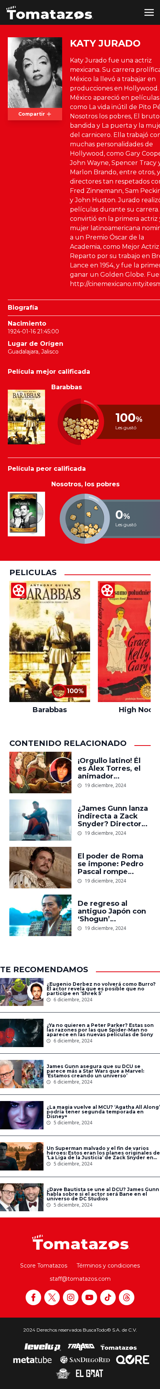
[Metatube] (32, 1359)
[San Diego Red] (85, 1359)
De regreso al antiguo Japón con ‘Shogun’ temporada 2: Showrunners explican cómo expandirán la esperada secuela (112, 911)
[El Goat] (89, 1373)
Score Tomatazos (43, 1265)
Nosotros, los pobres (85, 484)
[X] (52, 1297)
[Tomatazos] (49, 12)
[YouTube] (89, 1297)
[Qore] (132, 1359)
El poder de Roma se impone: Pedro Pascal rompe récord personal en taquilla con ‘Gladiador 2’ (113, 864)
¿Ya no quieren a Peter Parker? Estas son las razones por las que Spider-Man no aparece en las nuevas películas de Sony (100, 1030)
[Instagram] (70, 1297)
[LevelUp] (42, 1347)
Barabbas (66, 387)
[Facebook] (33, 1297)
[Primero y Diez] (63, 1373)
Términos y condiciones (108, 1265)
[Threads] (126, 1297)
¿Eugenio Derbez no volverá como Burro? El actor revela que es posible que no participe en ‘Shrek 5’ (101, 989)
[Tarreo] (81, 1347)
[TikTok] (108, 1297)
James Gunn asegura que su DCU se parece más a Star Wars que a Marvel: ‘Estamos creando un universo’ (95, 1071)
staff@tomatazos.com (80, 1278)
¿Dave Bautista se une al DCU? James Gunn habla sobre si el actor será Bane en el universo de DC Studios (103, 1194)
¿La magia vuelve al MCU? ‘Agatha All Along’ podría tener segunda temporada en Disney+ (103, 1112)
